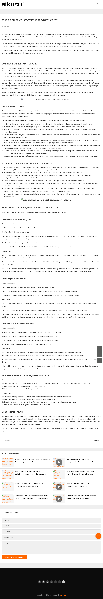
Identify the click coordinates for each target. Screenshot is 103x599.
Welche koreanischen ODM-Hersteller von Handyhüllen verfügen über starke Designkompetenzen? (29, 485)
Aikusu (6, 167)
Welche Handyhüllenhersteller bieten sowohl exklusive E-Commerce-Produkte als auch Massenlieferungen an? (30, 472)
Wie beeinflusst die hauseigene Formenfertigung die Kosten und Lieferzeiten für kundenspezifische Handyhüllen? (32, 497)
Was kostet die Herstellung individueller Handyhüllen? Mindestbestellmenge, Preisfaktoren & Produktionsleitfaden (80, 472)
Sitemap (63, 595)
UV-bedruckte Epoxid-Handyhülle (16, 219)
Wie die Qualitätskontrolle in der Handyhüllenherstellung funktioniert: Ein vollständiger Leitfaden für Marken (80, 460)
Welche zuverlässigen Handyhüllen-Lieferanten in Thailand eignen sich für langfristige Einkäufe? (32, 460)
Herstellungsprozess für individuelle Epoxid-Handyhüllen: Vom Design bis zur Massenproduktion (82, 497)
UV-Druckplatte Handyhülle (14, 278)
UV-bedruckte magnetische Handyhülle (19, 323)
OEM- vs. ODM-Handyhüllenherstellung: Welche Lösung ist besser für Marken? (83, 484)
